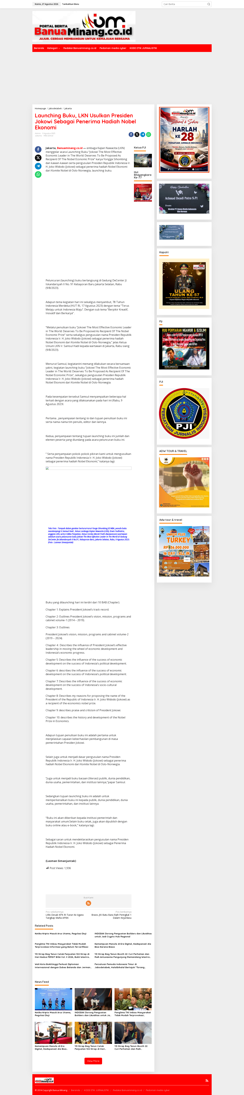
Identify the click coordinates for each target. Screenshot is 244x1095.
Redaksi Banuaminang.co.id (127, 1090)
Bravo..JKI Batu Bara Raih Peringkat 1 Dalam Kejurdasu (111, 914)
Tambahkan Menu (70, 4)
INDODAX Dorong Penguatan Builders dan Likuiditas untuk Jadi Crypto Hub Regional (123, 935)
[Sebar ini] (131, 134)
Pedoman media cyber (158, 1090)
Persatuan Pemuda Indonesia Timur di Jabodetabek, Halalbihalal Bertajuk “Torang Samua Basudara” (119, 966)
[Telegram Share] (142, 134)
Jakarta (38, 136)
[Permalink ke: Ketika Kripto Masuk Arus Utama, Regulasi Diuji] (53, 998)
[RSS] (88, 903)
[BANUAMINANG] (83, 26)
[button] (209, 4)
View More (93, 1061)
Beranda (75, 1090)
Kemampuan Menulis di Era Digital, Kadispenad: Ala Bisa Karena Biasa (123, 945)
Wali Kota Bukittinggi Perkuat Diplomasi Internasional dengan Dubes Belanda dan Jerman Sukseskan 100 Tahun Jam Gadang (62, 966)
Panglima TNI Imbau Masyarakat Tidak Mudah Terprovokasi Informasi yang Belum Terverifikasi (61, 945)
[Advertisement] (122, 77)
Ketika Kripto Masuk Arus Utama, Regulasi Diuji (60, 933)
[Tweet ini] (136, 134)
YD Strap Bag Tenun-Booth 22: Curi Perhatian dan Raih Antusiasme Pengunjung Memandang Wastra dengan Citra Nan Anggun (122, 955)
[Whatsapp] (148, 134)
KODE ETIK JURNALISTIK (96, 1090)
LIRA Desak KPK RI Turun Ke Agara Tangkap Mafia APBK (64, 914)
